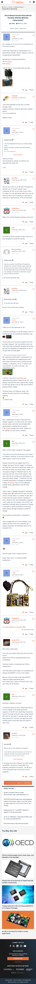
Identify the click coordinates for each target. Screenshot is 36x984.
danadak (14, 96)
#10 (33, 410)
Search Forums (14, 28)
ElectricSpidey (16, 249)
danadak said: (8, 139)
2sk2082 (19, 627)
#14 (33, 619)
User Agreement (27, 980)
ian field (14, 733)
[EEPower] (20, 969)
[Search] (30, 2)
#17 (33, 734)
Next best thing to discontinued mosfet (16, 823)
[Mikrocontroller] (18, 972)
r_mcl (13, 23)
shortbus (15, 178)
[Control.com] (9, 969)
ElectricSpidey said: (9, 299)
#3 (33, 129)
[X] (14, 946)
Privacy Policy (8, 980)
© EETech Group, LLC (13, 982)
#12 (33, 539)
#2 (33, 96)
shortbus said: (8, 260)
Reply (31, 90)
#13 (33, 571)
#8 (33, 289)
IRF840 (21, 378)
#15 (33, 640)
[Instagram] (21, 946)
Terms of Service (17, 980)
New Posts (23, 28)
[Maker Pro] (29, 969)
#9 (33, 318)
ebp (13, 228)
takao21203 (15, 640)
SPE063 (9, 61)
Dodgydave (15, 208)
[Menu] (2, 2)
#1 (33, 35)
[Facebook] (10, 946)
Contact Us (18, 958)
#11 (33, 441)
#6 (33, 228)
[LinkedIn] (17, 946)
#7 (33, 250)
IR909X (8, 64)
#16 (33, 695)
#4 (33, 178)
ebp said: (6, 744)
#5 (33, 209)
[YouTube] (25, 946)
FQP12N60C (10, 627)
